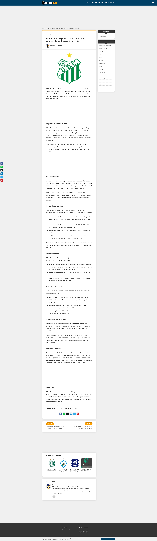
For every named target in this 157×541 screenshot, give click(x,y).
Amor (100, 54)
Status (100, 90)
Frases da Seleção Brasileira (105, 45)
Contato (63, 532)
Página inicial (64, 527)
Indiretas (101, 69)
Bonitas (100, 57)
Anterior (50, 423)
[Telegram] (74, 414)
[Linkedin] (71, 414)
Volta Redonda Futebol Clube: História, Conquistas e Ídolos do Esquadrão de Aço (55, 428)
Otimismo (101, 81)
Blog (49, 28)
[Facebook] (60, 414)
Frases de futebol (103, 48)
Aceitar (108, 538)
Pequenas (101, 84)
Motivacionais (102, 72)
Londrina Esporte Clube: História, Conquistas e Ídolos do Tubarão (63, 470)
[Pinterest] (78, 414)
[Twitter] (67, 414)
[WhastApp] (64, 414)
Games (100, 66)
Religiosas (101, 87)
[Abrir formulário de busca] (114, 2)
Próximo (88, 423)
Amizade (101, 51)
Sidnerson (52, 45)
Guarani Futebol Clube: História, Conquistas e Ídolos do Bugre (51, 470)
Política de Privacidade (66, 529)
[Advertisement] (78, 17)
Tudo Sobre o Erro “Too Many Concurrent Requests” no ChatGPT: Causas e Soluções (86, 471)
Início (45, 28)
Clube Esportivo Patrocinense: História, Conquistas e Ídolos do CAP (83, 427)
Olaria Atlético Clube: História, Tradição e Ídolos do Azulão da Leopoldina (74, 471)
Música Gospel (102, 78)
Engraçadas (102, 63)
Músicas (101, 75)
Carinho (101, 60)
